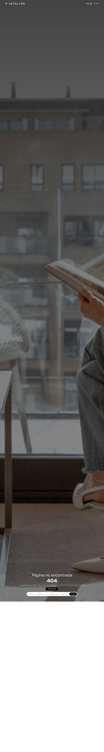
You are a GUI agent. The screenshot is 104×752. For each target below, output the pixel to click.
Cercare (73, 594)
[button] (88, 4)
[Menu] (6, 3)
